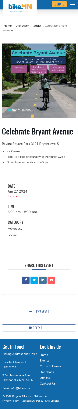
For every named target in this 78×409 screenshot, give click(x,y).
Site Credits (52, 401)
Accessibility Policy (32, 401)
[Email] (51, 280)
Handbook (47, 372)
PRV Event (42, 311)
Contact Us (48, 384)
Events (44, 360)
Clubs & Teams (50, 366)
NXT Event (35, 328)
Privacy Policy (10, 401)
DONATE (59, 4)
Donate (45, 378)
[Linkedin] (43, 280)
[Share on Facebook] (26, 280)
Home (8, 26)
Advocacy (22, 26)
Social (37, 26)
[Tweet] (34, 280)
